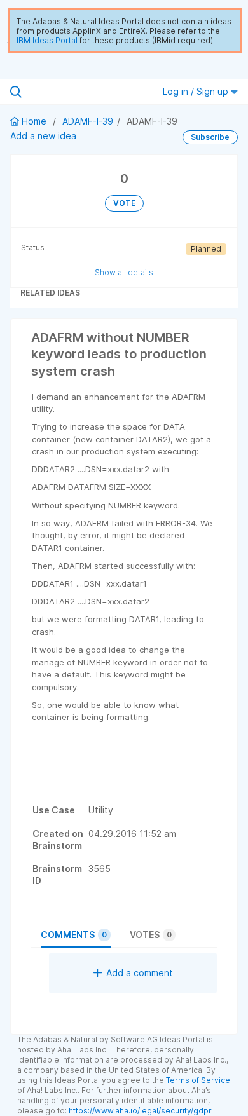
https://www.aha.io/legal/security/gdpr (140, 1110)
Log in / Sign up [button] (197, 91)
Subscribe (210, 137)
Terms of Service (198, 1080)
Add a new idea (43, 135)
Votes (151, 934)
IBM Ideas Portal (47, 40)
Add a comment (139, 972)
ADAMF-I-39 (87, 121)
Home (34, 121)
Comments (74, 934)
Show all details (124, 272)
